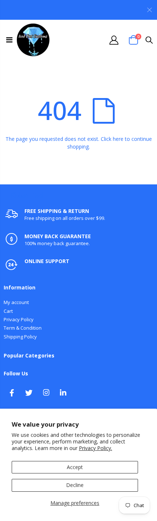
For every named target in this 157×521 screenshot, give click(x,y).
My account (16, 302)
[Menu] (9, 40)
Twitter (29, 392)
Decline (75, 484)
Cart (8, 311)
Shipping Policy (20, 336)
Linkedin (63, 392)
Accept (75, 467)
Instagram (46, 392)
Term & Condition (23, 328)
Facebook (11, 392)
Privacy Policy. (95, 448)
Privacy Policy (19, 319)
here (118, 138)
